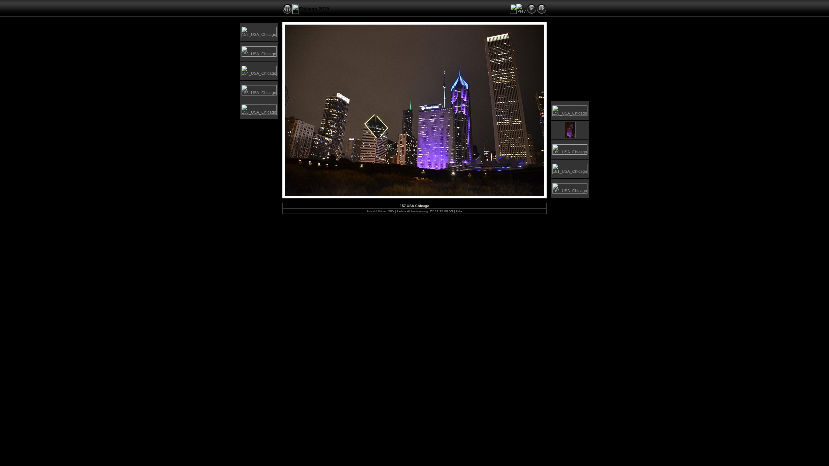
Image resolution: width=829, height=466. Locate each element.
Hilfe (459, 211)
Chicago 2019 (314, 8)
